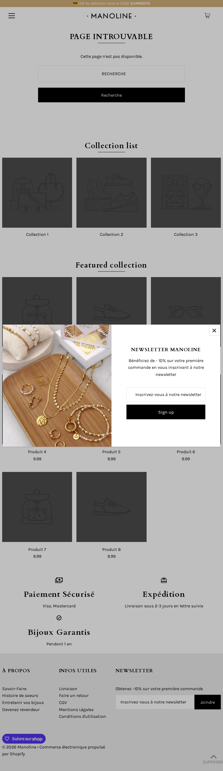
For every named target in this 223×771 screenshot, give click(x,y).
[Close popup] (214, 330)
